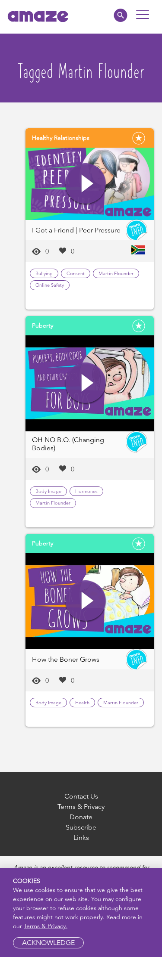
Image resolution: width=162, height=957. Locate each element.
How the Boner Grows (65, 659)
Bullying (44, 273)
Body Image (48, 491)
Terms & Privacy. (45, 926)
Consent (76, 273)
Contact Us (81, 796)
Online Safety (49, 285)
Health (82, 703)
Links (81, 837)
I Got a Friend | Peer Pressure (76, 230)
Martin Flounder (115, 273)
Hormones (86, 491)
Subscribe (81, 827)
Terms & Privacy (81, 806)
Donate (81, 817)
